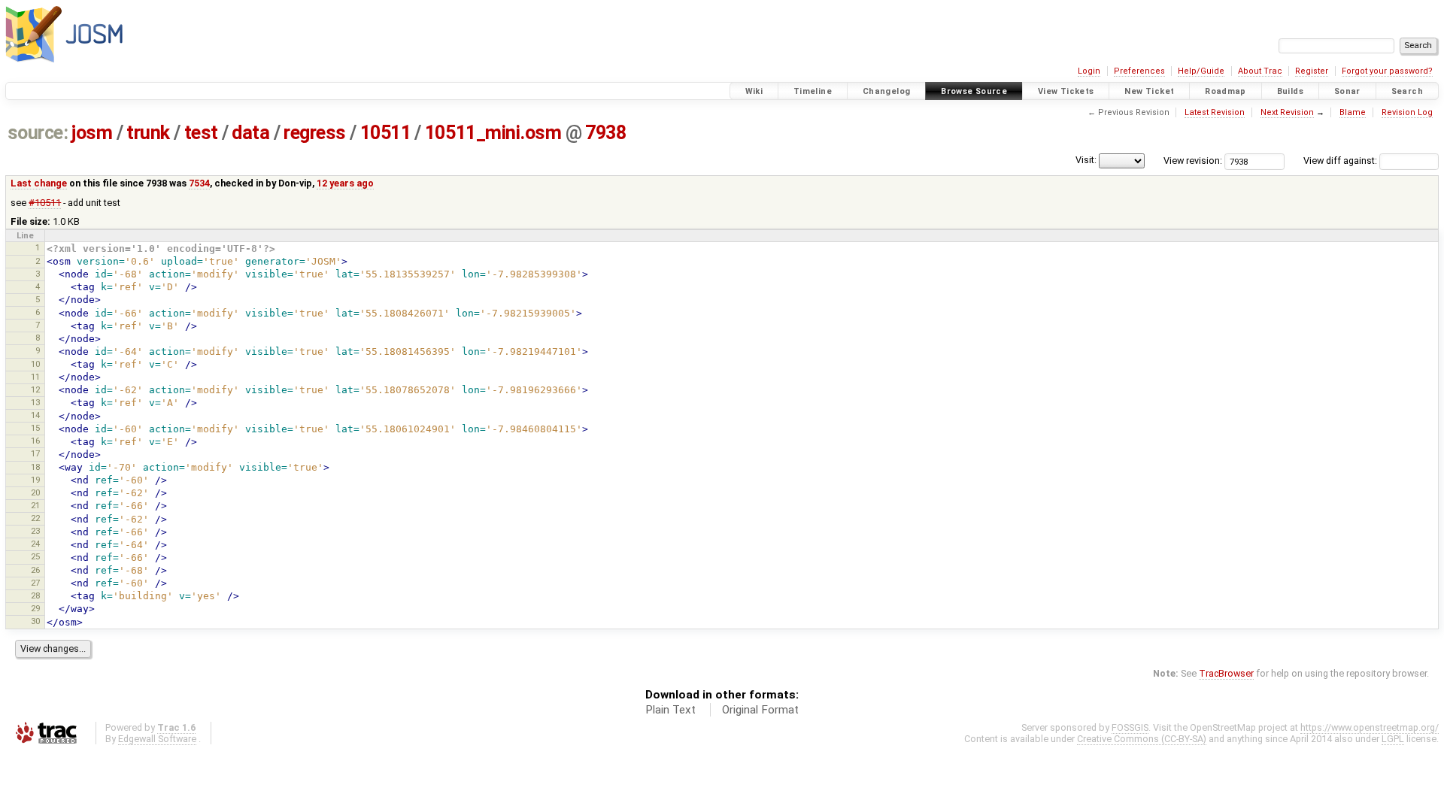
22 (35, 518)
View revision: (1192, 160)
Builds (1290, 91)
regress (315, 133)
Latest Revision (1215, 112)
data (250, 133)
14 (35, 415)
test (201, 133)
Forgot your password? (1387, 71)
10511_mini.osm (493, 133)
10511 (385, 133)
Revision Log (1407, 112)
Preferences (1139, 71)
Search (1407, 91)
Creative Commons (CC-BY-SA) (1141, 738)
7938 (605, 133)
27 (35, 582)
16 (35, 440)
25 (35, 556)
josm (91, 133)
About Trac (1260, 71)
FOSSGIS (1130, 727)
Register (1311, 71)
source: (38, 133)
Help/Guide (1201, 71)
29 (35, 608)
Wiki (754, 91)
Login (1089, 71)
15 (35, 428)
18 (35, 467)
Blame (1352, 112)
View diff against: (1341, 160)
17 (35, 453)
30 (35, 621)
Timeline (812, 91)
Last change (39, 183)
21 (35, 505)
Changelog (886, 91)
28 (35, 595)
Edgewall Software (157, 738)
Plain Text (670, 710)
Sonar (1347, 91)
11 (35, 376)
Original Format (760, 710)
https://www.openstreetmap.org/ (1369, 727)
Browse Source (974, 91)
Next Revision (1287, 112)
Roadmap (1225, 91)
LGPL (1393, 738)
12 (35, 389)
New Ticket (1149, 91)
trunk (148, 133)
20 (35, 492)
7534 (199, 183)
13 (35, 402)
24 (35, 543)
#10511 (45, 202)
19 (35, 479)
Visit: (1086, 159)
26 (35, 570)
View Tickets (1066, 91)
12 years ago (345, 183)
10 (35, 364)
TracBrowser (1226, 673)
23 (35, 531)
